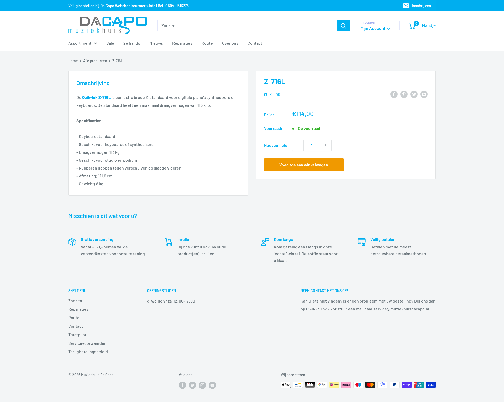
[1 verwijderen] (297, 145)
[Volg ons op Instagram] (202, 385)
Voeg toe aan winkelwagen (303, 164)
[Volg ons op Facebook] (182, 385)
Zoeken (75, 300)
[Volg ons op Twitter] (192, 385)
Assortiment (79, 42)
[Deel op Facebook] (394, 94)
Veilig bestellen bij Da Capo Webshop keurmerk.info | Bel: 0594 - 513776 (128, 5)
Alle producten (95, 61)
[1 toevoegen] (325, 145)
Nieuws (156, 42)
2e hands (131, 42)
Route (207, 42)
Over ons (230, 42)
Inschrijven (421, 5)
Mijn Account (373, 28)
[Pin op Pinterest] (404, 94)
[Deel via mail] (424, 94)
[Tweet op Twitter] (414, 94)
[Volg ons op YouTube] (212, 385)
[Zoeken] (343, 25)
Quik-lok (272, 94)
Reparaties (182, 42)
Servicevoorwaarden (87, 343)
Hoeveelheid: (276, 144)
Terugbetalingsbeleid (88, 351)
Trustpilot (77, 334)
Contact (255, 42)
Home (73, 61)
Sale (110, 42)
